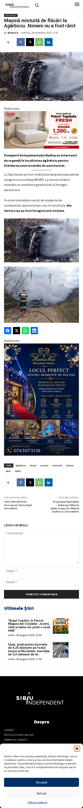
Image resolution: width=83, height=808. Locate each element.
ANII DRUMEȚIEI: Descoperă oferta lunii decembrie (18, 505)
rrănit (18, 471)
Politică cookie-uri (37, 802)
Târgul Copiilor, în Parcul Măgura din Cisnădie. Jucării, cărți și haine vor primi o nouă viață (29, 625)
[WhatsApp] (39, 42)
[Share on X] (16, 330)
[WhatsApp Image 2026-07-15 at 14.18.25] (41, 399)
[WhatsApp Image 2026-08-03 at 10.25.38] (41, 130)
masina (44, 465)
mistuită (57, 465)
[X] (30, 42)
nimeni (70, 465)
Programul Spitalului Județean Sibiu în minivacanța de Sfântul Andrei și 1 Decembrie (65, 506)
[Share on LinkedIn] (34, 330)
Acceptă (41, 782)
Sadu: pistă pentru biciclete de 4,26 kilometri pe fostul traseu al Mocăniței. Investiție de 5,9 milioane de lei (29, 649)
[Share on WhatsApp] (25, 330)
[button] (77, 749)
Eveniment (11, 15)
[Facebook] (21, 42)
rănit (8, 471)
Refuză (41, 793)
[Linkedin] (49, 42)
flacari (33, 465)
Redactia (13, 32)
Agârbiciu (21, 465)
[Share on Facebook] (7, 330)
